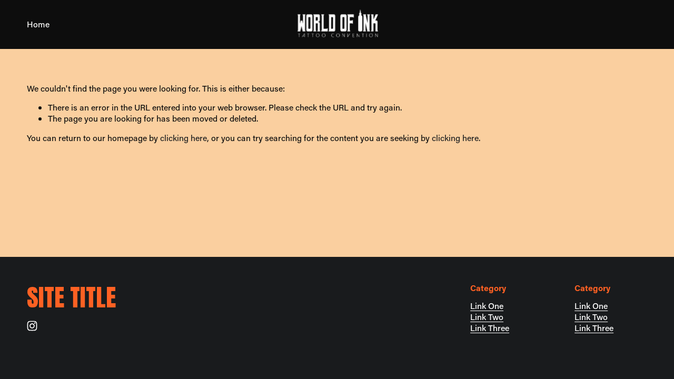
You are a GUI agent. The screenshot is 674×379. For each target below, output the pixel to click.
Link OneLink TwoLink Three (489, 317)
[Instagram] (32, 326)
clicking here (183, 137)
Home (38, 23)
